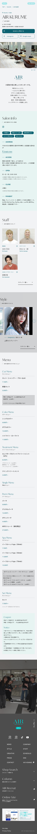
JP (4, 3)
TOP (3, 6)
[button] (2, 321)
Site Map (5, 828)
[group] (18, 324)
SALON (9, 6)
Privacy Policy (6, 831)
